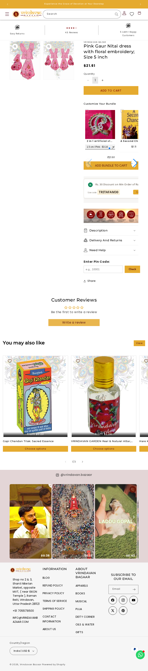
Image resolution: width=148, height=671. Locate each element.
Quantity (89, 74)
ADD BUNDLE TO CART (111, 165)
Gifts (79, 632)
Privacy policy (53, 593)
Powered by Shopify (54, 664)
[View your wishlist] (132, 14)
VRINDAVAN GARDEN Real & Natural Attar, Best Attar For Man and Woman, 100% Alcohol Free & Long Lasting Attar (103, 441)
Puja (79, 609)
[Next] (133, 517)
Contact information (52, 619)
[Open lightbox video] (30, 521)
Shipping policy (54, 609)
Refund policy (53, 585)
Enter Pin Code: (97, 261)
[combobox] (82, 14)
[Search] (116, 14)
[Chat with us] (140, 654)
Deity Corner (85, 617)
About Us (49, 629)
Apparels (82, 586)
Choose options (35, 448)
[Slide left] (65, 462)
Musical (81, 601)
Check (132, 269)
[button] (7, 14)
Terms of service (55, 601)
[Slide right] (82, 462)
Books (80, 593)
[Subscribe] (134, 589)
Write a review (74, 322)
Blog (46, 578)
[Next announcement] (140, 4)
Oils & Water (85, 624)
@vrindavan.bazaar (76, 475)
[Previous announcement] (7, 4)
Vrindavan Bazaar (30, 664)
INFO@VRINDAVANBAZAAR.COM (25, 620)
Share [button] (91, 281)
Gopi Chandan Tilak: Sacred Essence (28, 441)
